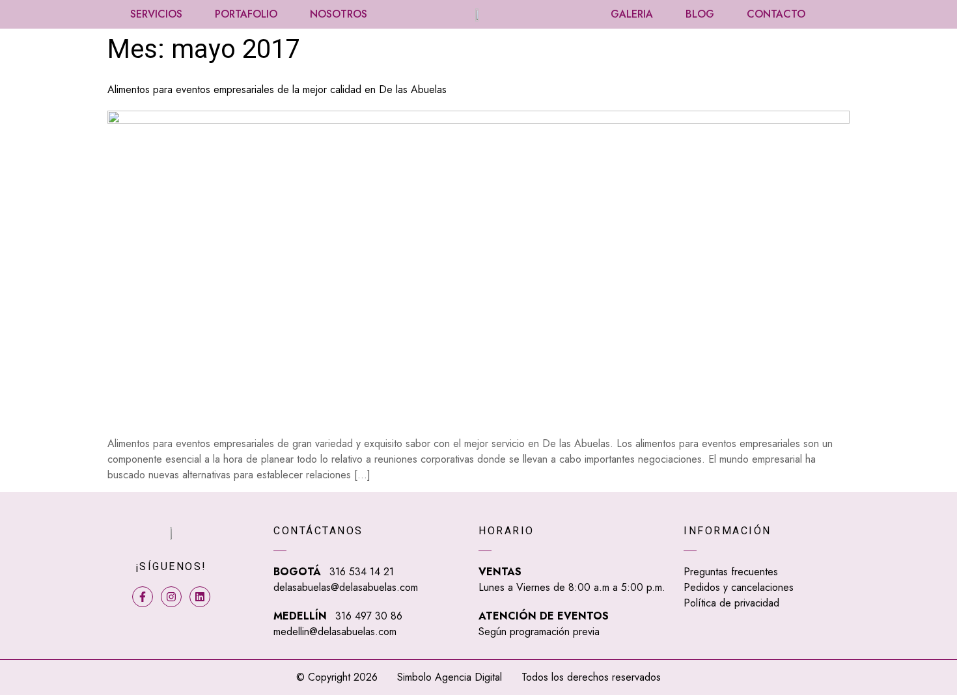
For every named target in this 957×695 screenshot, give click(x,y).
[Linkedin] (199, 596)
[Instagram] (171, 596)
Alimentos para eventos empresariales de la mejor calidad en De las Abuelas (277, 89)
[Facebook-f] (142, 596)
